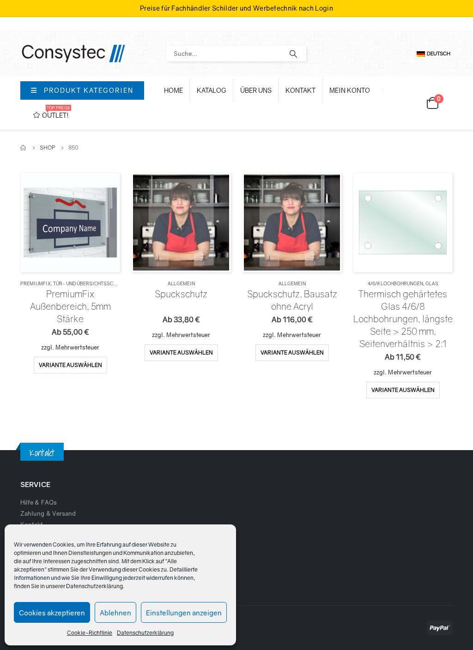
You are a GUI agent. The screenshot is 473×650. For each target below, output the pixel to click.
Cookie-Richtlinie (89, 632)
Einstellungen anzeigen (184, 612)
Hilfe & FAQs (38, 502)
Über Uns (256, 90)
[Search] (293, 53)
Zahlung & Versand (48, 513)
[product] (70, 222)
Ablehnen (115, 612)
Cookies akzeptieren (52, 612)
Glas (431, 283)
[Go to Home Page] (23, 147)
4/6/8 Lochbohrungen (395, 283)
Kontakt (300, 90)
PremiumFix (35, 283)
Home (173, 90)
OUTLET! (56, 112)
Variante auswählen (70, 364)
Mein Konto (349, 90)
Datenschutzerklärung (94, 586)
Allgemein (181, 283)
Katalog (211, 90)
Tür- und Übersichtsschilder (91, 283)
